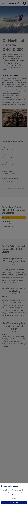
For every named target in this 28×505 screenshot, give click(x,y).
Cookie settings (14, 494)
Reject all (14, 498)
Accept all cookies (14, 502)
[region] (14, 494)
